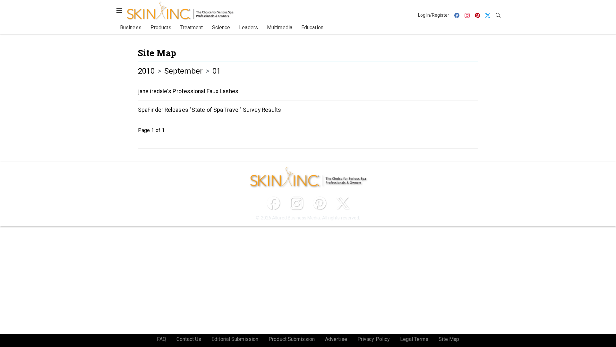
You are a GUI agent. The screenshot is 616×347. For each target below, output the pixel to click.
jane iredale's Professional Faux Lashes (188, 91)
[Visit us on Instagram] (296, 203)
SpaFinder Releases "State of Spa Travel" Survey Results (209, 110)
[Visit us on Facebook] (273, 203)
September (183, 71)
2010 (146, 71)
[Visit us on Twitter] (342, 203)
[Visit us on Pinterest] (319, 203)
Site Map (157, 52)
